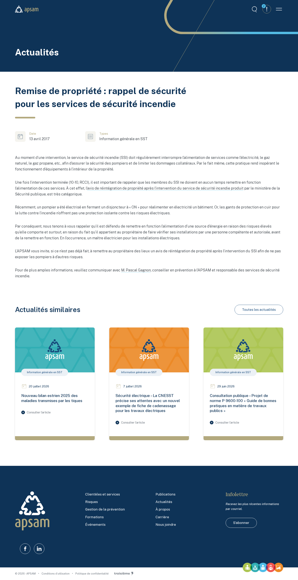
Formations (94, 517)
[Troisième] (124, 574)
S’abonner (241, 523)
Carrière (162, 517)
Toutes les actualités (259, 310)
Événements (95, 525)
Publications (165, 494)
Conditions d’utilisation (56, 573)
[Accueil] (26, 9)
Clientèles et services (102, 494)
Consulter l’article (39, 412)
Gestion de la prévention (105, 509)
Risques (91, 502)
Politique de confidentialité (92, 573)
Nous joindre (165, 525)
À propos (162, 509)
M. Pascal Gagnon (136, 270)
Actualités (163, 502)
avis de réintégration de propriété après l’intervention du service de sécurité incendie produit (165, 188)
